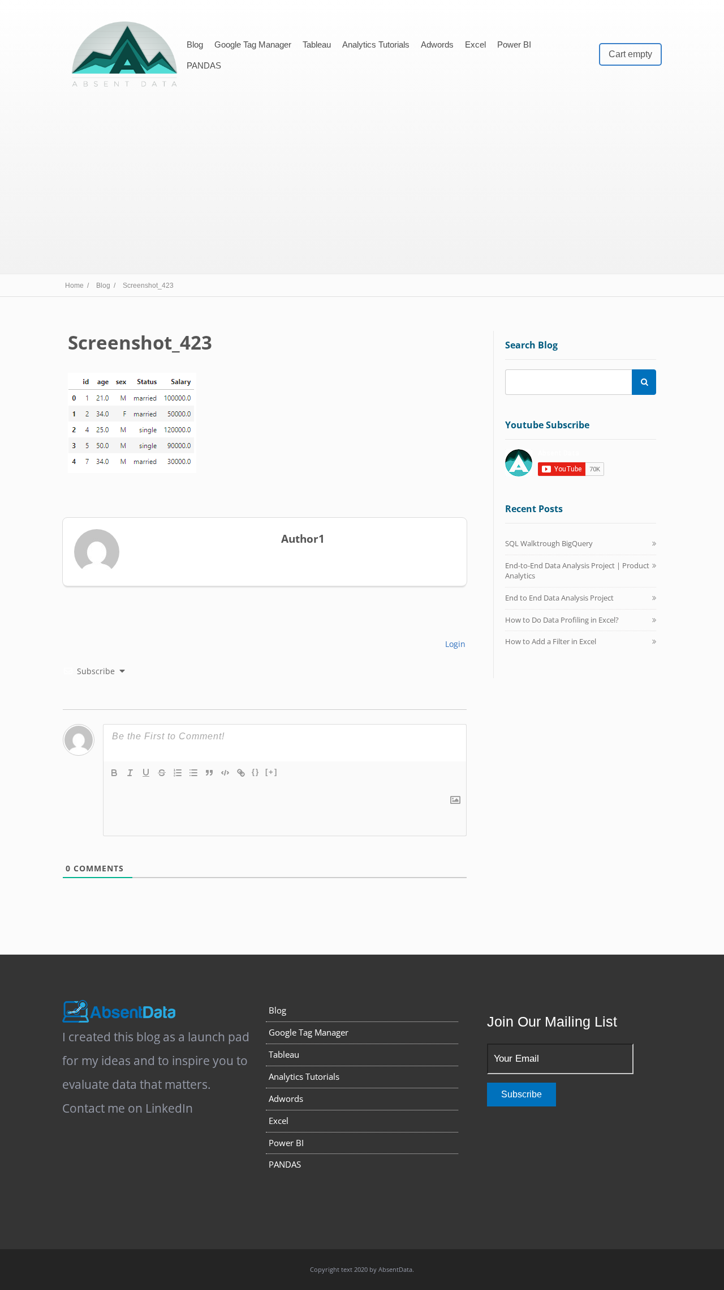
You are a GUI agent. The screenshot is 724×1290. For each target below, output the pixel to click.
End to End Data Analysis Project (559, 598)
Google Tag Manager (252, 44)
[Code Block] (225, 773)
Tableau (317, 44)
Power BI (514, 44)
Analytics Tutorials (376, 44)
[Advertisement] (362, 183)
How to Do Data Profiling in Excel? (562, 620)
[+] (271, 772)
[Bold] (114, 773)
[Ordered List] (178, 773)
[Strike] (162, 773)
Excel (475, 44)
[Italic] (130, 773)
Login (454, 643)
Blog (195, 44)
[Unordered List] (193, 773)
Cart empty (630, 54)
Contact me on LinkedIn (127, 1108)
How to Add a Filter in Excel (550, 641)
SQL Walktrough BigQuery (549, 543)
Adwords (437, 44)
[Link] (241, 773)
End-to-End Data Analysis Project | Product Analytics (577, 570)
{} (256, 772)
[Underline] (146, 773)
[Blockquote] (209, 773)
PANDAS (204, 65)
